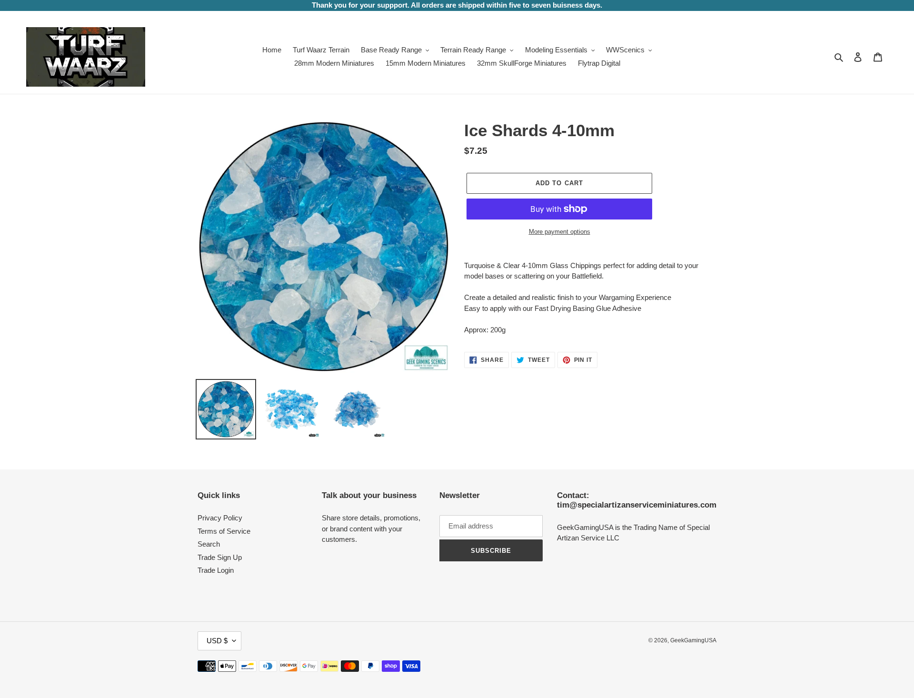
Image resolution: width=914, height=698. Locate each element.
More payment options (559, 231)
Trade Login (216, 570)
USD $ (217, 641)
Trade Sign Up (220, 557)
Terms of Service (224, 531)
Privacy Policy (220, 518)
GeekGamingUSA (693, 640)
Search (209, 544)
